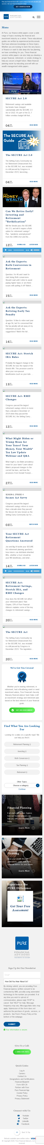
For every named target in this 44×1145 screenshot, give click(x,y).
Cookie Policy (22, 1093)
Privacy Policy (22, 1095)
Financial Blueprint (22, 1082)
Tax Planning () (22, 765)
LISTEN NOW (33, 245)
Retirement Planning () (22, 744)
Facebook (25, 1124)
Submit (11, 1024)
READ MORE (34, 125)
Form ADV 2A (22, 1084)
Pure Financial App (22, 1090)
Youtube (25, 1115)
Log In (22, 1070)
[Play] (6, 250)
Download (21, 245)
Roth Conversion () (22, 758)
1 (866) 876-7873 (22, 1052)
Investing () (22, 751)
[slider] (37, 250)
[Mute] (32, 250)
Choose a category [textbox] (25, 785)
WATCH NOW (33, 524)
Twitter (25, 1118)
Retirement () (22, 772)
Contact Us (22, 1076)
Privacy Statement (22, 1098)
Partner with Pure (22, 1087)
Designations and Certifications (22, 1079)
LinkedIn (25, 1121)
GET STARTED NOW (23, 7)
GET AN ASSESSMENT (24, 710)
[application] (22, 250)
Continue (22, 789)
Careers (22, 1073)
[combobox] (22, 785)
